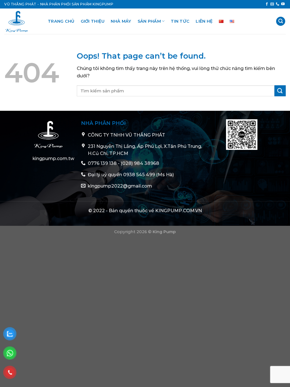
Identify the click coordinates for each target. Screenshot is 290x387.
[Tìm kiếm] (280, 21)
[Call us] (277, 4)
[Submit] (280, 90)
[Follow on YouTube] (283, 4)
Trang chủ (61, 21)
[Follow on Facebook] (266, 4)
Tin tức (180, 21)
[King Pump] (21, 21)
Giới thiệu (93, 21)
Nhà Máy (121, 21)
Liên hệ (204, 21)
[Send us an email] (272, 4)
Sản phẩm (149, 21)
